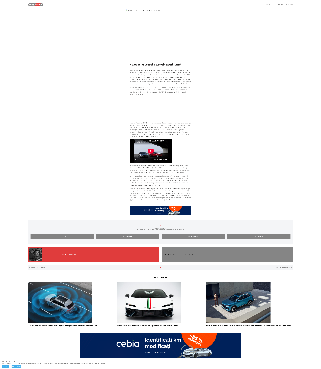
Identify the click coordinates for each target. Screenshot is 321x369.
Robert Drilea (72, 254)
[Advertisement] (160, 108)
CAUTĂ (280, 5)
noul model (190, 255)
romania (197, 255)
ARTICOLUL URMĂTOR (283, 267)
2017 (174, 255)
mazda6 (184, 255)
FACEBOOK (129, 236)
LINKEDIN (260, 236)
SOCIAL (290, 5)
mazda (178, 255)
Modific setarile (16, 366)
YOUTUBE (63, 236)
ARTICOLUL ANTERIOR (38, 267)
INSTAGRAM (194, 236)
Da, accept (5, 366)
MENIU (271, 5)
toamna (203, 255)
